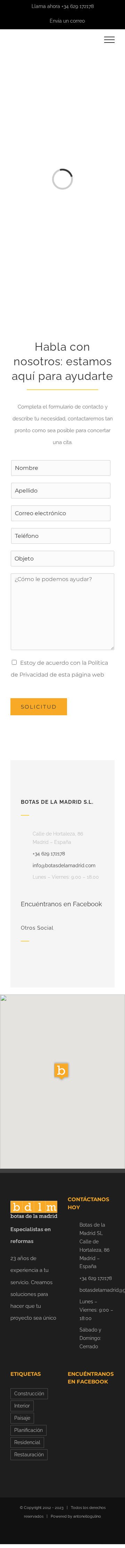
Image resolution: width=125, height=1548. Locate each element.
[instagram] (46, 955)
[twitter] (57, 955)
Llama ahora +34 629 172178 (63, 6)
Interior (22, 1406)
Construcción (29, 1393)
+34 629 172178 (49, 853)
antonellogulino (87, 1516)
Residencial (27, 1442)
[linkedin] (35, 955)
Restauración (29, 1454)
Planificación (28, 1430)
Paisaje (22, 1418)
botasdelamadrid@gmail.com (97, 1290)
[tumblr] (79, 955)
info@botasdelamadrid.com (64, 865)
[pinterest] (68, 955)
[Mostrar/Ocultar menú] (110, 40)
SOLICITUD (39, 706)
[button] (62, 1071)
